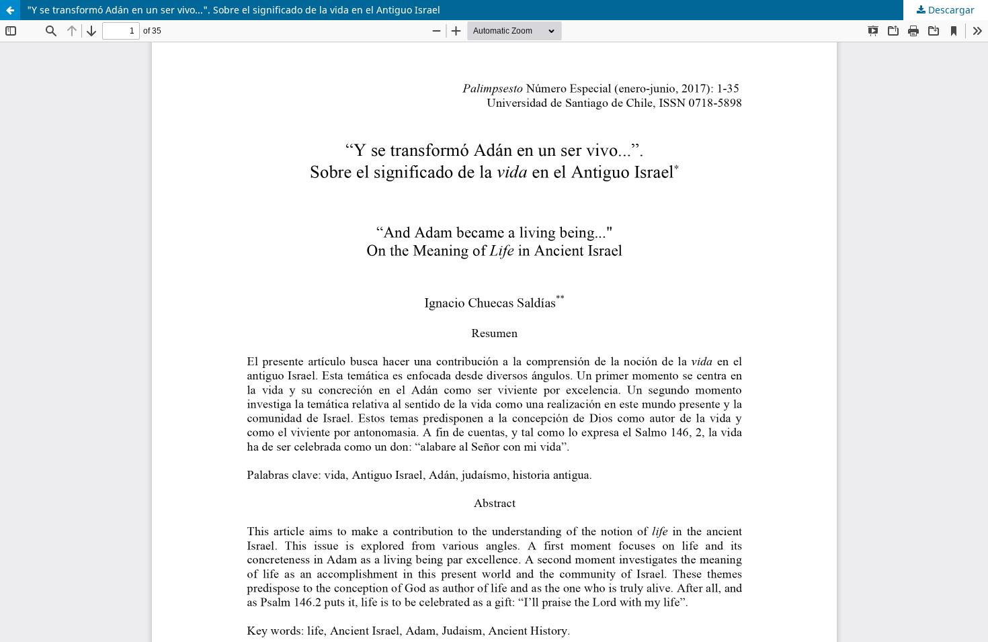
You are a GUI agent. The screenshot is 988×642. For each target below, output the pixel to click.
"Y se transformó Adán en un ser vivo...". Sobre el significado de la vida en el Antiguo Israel (233, 9)
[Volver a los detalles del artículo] (10, 10)
